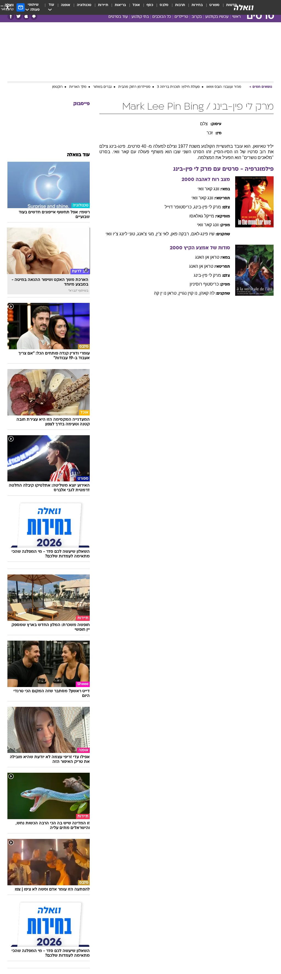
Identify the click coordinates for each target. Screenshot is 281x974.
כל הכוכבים (161, 17)
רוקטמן (57, 87)
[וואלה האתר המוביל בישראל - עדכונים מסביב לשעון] (244, 7)
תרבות (180, 5)
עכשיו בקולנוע (217, 17)
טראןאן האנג (207, 257)
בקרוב (197, 17)
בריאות (120, 5)
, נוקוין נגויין (189, 293)
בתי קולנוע (140, 17)
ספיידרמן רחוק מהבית (134, 87)
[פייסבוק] (10, 16)
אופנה (65, 5)
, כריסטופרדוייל (179, 207)
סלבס (164, 5)
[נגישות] (7, 7)
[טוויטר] (18, 16)
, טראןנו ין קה (166, 293)
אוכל (136, 5)
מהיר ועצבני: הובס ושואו (223, 87)
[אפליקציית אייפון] (26, 16)
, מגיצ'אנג (146, 233)
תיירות (103, 5)
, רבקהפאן (181, 233)
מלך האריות (77, 87)
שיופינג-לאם (203, 233)
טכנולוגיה (84, 5)
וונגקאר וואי (208, 188)
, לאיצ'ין (163, 233)
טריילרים (181, 17)
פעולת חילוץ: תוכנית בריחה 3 (178, 87)
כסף (150, 5)
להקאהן (207, 293)
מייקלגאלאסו (201, 216)
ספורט (214, 5)
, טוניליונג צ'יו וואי (121, 233)
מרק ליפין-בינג (207, 207)
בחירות (197, 5)
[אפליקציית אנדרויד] (33, 16)
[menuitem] (211, 7)
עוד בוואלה (78, 155)
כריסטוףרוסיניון (204, 284)
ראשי (236, 17)
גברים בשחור (102, 87)
